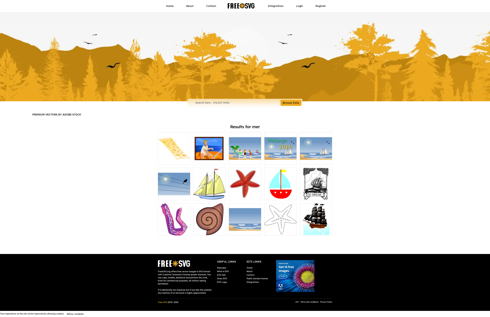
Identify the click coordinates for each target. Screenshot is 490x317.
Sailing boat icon (275, 196)
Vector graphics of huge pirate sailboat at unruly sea (316, 229)
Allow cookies (75, 313)
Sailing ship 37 (203, 196)
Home (170, 6)
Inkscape (221, 267)
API (297, 302)
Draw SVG (222, 278)
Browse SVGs (291, 102)
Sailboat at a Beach (312, 161)
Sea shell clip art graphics (208, 232)
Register (320, 6)
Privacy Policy (326, 302)
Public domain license (257, 278)
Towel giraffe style (170, 161)
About (190, 6)
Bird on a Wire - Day (171, 196)
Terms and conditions (309, 302)
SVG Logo (222, 282)
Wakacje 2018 (274, 161)
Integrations (275, 6)
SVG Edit (221, 275)
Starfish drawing (275, 232)
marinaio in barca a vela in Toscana (209, 159)
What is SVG (223, 271)
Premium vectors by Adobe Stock (56, 114)
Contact (211, 6)
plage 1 (235, 232)
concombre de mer (170, 232)
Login (299, 6)
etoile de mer (238, 196)
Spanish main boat (312, 196)
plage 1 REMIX (239, 161)
